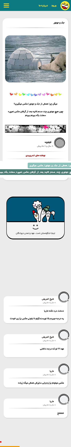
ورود (53, 5)
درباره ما (43, 5)
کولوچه (48, 142)
